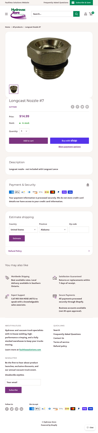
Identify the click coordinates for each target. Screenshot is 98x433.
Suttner (13, 107)
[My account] (85, 13)
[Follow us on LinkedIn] (21, 409)
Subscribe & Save (83, 2)
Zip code (73, 224)
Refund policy (60, 346)
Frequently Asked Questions (56, 2)
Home (7, 27)
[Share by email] (87, 107)
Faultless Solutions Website (17, 2)
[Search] (76, 14)
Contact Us (58, 338)
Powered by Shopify (49, 425)
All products (18, 27)
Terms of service (61, 342)
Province (43, 224)
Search (56, 330)
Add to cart (28, 140)
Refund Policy (15, 251)
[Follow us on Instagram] (16, 409)
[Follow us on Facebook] (7, 409)
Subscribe (13, 390)
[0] (90, 13)
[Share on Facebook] (72, 107)
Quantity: (13, 131)
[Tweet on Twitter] (82, 107)
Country (13, 224)
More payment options (70, 146)
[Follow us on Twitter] (12, 409)
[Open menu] (6, 14)
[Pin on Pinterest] (77, 107)
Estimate (17, 238)
